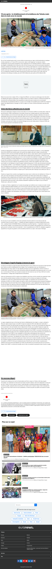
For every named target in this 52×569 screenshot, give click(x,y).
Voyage (2, 542)
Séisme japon (12, 415)
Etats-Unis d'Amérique (30, 515)
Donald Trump (36, 518)
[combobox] (26, 505)
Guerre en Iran (17, 512)
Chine (31, 521)
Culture (28, 542)
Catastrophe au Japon (23, 415)
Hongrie (38, 521)
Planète (28, 537)
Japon (4, 415)
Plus (2, 556)
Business (3, 537)
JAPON (3, 51)
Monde (28, 535)
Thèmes (2, 532)
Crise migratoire (16, 521)
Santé (28, 540)
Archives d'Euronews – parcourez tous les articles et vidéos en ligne (37, 549)
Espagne (19, 515)
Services (3, 553)
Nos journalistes (4, 548)
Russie (24, 521)
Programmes (29, 545)
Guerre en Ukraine (28, 512)
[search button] (35, 505)
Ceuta (28, 518)
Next (2, 540)
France (36, 512)
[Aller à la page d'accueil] (4, 1)
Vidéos (2, 545)
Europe (2, 535)
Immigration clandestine (18, 518)
